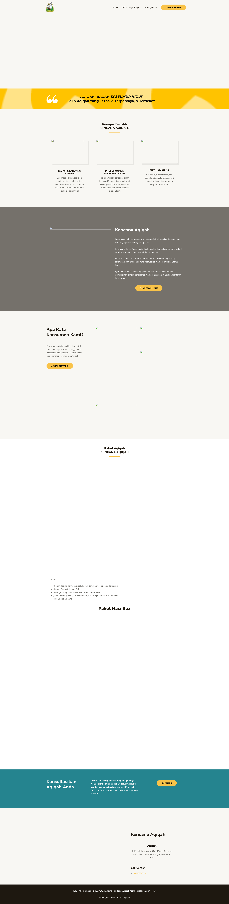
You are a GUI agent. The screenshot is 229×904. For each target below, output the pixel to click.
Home (115, 7)
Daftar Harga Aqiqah (131, 7)
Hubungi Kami (150, 7)
